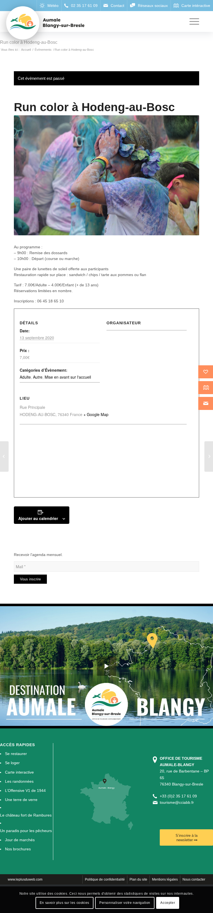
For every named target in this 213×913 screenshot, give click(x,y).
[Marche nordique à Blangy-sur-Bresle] (208, 456)
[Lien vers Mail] (113, 5)
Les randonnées (19, 781)
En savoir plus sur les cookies (64, 903)
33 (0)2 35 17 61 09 (179, 796)
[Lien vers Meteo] (49, 5)
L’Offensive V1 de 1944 (25, 790)
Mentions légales (165, 879)
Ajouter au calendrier (38, 518)
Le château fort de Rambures (26, 815)
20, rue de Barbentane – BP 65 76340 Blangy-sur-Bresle (184, 771)
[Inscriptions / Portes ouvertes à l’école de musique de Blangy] (4, 456)
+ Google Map (95, 414)
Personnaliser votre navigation (124, 903)
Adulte (25, 377)
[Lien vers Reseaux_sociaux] (149, 5)
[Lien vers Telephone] (80, 5)
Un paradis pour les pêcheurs (26, 830)
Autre (37, 377)
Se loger (12, 763)
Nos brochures (18, 849)
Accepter (167, 903)
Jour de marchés (20, 840)
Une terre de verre (21, 799)
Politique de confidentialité (105, 879)
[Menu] (191, 21)
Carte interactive (19, 772)
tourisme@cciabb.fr (177, 802)
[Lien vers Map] (192, 5)
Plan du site (138, 879)
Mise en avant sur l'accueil (68, 377)
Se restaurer (16, 753)
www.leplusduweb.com (25, 879)
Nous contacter (193, 879)
